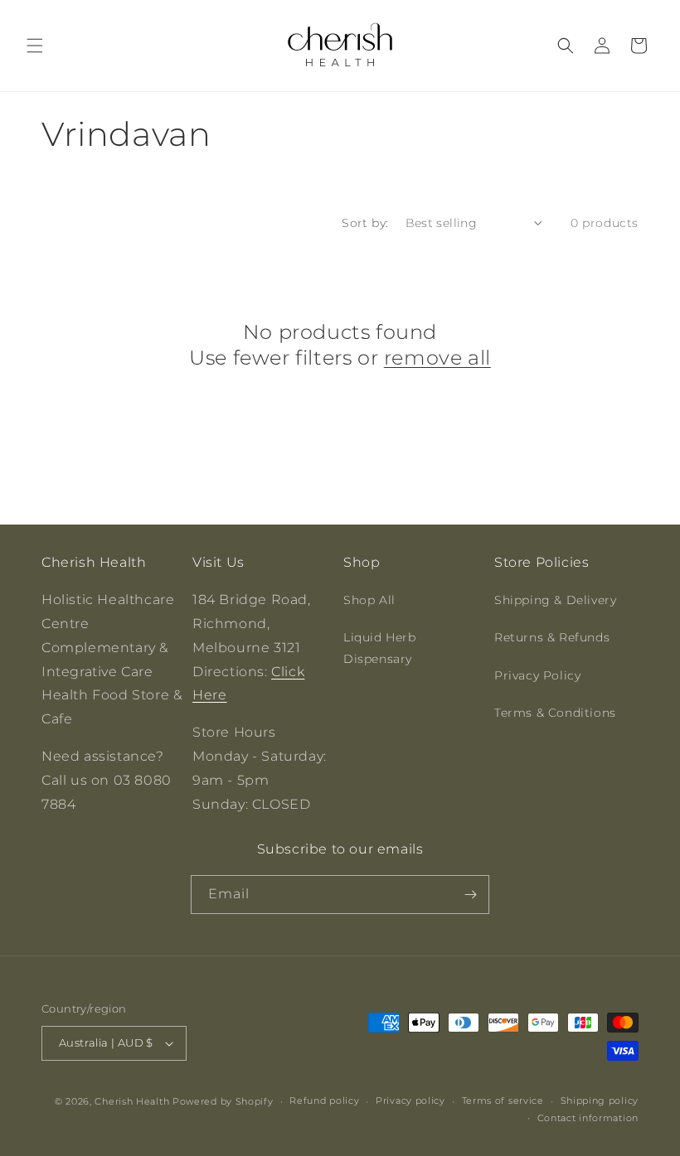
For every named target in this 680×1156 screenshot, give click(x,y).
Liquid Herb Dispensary (379, 647)
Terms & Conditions (555, 712)
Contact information (588, 1118)
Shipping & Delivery (555, 600)
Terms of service (503, 1100)
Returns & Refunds (552, 637)
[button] (35, 45)
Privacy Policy (537, 675)
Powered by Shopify (223, 1101)
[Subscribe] (470, 894)
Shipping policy (600, 1100)
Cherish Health (132, 1101)
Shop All (369, 600)
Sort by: (365, 222)
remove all (437, 358)
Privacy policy (410, 1100)
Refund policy (324, 1100)
